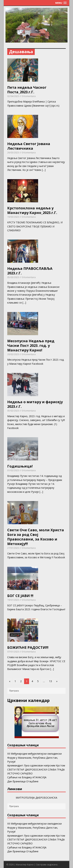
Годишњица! (20, 466)
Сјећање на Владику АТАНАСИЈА (26, 777)
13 (50, 681)
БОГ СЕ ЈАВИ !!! (20, 595)
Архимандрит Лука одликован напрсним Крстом (36, 765)
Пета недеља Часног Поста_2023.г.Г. (26, 89)
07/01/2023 (13, 651)
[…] (44, 170)
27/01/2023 (13, 547)
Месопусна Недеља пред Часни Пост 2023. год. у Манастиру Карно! (30, 345)
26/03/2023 (13, 152)
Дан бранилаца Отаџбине (22, 781)
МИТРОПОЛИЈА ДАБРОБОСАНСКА (36, 797)
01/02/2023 (13, 470)
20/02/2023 (13, 354)
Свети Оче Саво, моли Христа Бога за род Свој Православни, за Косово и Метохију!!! (35, 537)
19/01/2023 (13, 599)
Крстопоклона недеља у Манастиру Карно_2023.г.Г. (32, 210)
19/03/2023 (13, 216)
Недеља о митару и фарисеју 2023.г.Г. (35, 404)
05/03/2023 (13, 277)
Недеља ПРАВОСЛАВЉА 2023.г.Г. (29, 270)
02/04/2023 (13, 96)
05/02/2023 (13, 410)
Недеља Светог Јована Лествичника (28, 146)
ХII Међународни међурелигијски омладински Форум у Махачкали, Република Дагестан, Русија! (34, 757)
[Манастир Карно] (36, 40)
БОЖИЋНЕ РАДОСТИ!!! (27, 647)
